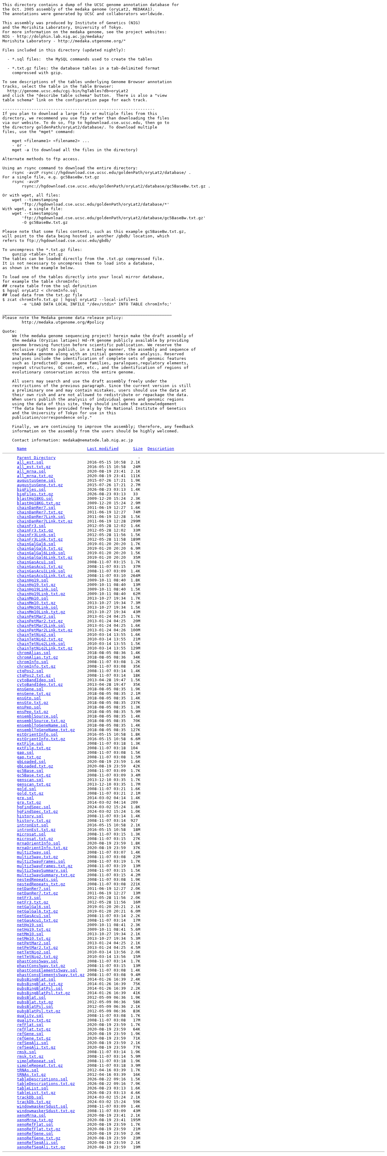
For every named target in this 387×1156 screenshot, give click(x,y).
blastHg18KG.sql (35, 498)
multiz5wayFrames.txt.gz (45, 866)
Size (138, 448)
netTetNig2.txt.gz (37, 956)
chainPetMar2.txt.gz (40, 621)
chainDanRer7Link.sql (41, 516)
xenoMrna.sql (31, 1115)
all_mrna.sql (31, 471)
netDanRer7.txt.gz (37, 893)
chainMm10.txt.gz (36, 603)
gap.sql (25, 752)
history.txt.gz (34, 820)
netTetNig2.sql (34, 952)
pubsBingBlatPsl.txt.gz (43, 993)
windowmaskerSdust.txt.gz (46, 1111)
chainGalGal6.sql (36, 544)
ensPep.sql (29, 707)
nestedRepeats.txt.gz (41, 884)
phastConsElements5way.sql (47, 970)
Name (22, 448)
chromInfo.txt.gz (36, 666)
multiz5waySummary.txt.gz (46, 875)
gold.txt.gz (30, 793)
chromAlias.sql (34, 652)
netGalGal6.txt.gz (37, 911)
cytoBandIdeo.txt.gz (40, 684)
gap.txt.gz (29, 757)
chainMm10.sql (32, 598)
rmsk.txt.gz (30, 1056)
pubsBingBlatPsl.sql (40, 988)
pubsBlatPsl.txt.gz (38, 1011)
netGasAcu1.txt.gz (37, 920)
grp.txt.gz (29, 802)
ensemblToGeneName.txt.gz (46, 730)
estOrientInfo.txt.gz (41, 739)
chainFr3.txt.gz (35, 530)
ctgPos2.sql (30, 671)
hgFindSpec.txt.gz (37, 811)
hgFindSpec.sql (34, 807)
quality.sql (30, 1015)
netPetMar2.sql (34, 943)
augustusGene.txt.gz (40, 485)
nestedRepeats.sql (37, 879)
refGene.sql (30, 1033)
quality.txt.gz (34, 1020)
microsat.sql (31, 834)
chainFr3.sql (31, 525)
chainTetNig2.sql (36, 634)
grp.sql (25, 798)
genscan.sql (30, 779)
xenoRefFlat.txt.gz (38, 1129)
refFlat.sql (30, 1024)
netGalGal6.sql (34, 906)
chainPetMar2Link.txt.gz (45, 630)
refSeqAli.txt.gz (36, 1047)
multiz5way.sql (34, 852)
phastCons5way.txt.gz (41, 965)
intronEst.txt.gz (36, 829)
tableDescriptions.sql (42, 1079)
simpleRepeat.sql (36, 1061)
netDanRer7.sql (34, 888)
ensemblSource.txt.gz (41, 720)
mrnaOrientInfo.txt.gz (42, 847)
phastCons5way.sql (37, 961)
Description (161, 448)
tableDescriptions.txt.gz (46, 1083)
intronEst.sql (32, 825)
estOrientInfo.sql (37, 734)
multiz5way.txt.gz (37, 857)
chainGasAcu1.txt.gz (40, 566)
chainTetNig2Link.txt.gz (45, 648)
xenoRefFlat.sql (35, 1124)
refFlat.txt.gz (34, 1029)
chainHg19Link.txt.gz (41, 593)
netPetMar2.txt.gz (37, 947)
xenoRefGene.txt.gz (38, 1138)
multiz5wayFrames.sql (41, 861)
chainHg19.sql (32, 580)
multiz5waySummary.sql (42, 870)
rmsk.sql (26, 1052)
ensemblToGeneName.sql (42, 725)
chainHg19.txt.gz (36, 584)
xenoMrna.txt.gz (35, 1120)
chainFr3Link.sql (36, 534)
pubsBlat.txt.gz (35, 1002)
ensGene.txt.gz (34, 693)
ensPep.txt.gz (32, 711)
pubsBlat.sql (31, 997)
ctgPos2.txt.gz (34, 675)
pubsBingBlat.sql (36, 979)
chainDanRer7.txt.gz (40, 512)
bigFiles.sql (31, 489)
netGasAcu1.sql (34, 915)
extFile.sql (30, 743)
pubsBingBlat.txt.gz (40, 984)
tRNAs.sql (28, 1070)
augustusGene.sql (36, 480)
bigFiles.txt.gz (35, 494)
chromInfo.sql (32, 661)
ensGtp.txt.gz (32, 702)
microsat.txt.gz (35, 838)
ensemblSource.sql (37, 716)
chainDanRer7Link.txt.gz (45, 521)
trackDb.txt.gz (34, 1101)
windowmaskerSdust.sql (42, 1106)
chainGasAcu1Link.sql (41, 571)
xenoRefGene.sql (35, 1133)
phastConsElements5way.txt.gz (51, 974)
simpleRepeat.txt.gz (40, 1065)
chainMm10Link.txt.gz (41, 612)
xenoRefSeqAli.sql (37, 1142)
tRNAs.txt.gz (31, 1074)
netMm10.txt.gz (34, 938)
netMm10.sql (30, 934)
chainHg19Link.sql (37, 589)
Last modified (103, 448)
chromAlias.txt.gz (37, 657)
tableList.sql (32, 1088)
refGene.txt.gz (34, 1038)
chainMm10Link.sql (37, 607)
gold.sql (26, 788)
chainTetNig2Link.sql (41, 643)
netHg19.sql (30, 925)
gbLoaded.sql (31, 761)
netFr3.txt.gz (32, 902)
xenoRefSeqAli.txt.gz (41, 1147)
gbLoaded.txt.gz (35, 766)
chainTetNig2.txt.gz (40, 639)
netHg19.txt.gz (34, 929)
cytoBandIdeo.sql (36, 680)
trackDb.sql (30, 1097)
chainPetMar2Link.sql (41, 625)
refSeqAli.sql (32, 1042)
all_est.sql (30, 462)
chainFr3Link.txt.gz (40, 539)
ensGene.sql (30, 689)
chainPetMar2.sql (36, 616)
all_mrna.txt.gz (35, 476)
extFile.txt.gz (34, 748)
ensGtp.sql (29, 698)
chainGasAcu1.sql (36, 562)
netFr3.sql (29, 897)
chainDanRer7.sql (36, 507)
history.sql (30, 816)
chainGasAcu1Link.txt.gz (45, 575)
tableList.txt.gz (36, 1092)
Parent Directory (36, 457)
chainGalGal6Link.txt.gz (45, 557)
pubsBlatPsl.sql (35, 1006)
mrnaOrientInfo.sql (38, 843)
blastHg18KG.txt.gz (38, 503)
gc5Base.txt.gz (34, 775)
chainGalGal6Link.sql (41, 553)
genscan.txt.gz (34, 784)
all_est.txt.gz (34, 466)
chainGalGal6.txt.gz (40, 548)
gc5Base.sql (30, 770)
